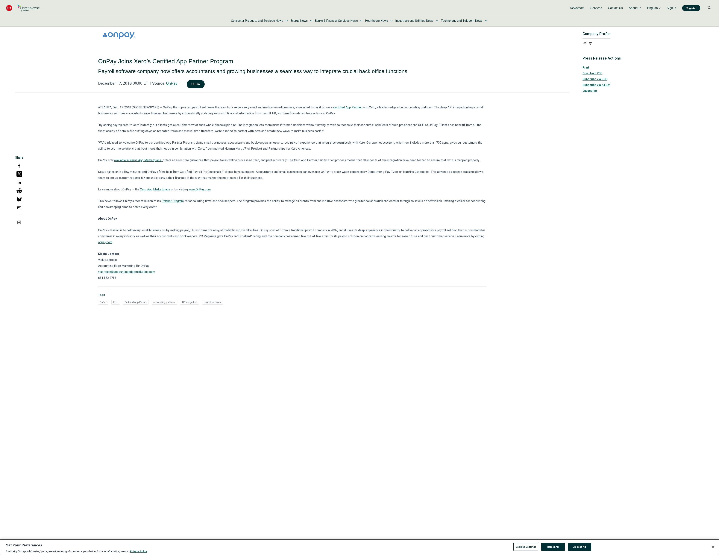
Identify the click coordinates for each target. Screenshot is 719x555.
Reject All (553, 546)
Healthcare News (376, 20)
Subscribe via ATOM (596, 85)
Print (586, 67)
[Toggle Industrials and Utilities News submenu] (437, 21)
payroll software (213, 302)
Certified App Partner (136, 302)
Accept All (579, 546)
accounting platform (164, 302)
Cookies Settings (525, 546)
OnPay (171, 83)
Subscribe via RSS (595, 79)
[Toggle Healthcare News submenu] (391, 21)
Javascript (590, 90)
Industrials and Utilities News (414, 20)
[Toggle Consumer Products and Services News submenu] (287, 21)
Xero (115, 302)
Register (691, 8)
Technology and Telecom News (462, 20)
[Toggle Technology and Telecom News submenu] (486, 21)
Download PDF (592, 73)
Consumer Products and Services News (257, 20)
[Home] (23, 8)
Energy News (299, 20)
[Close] (713, 547)
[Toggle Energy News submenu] (311, 21)
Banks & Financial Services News (336, 20)
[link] (577, 8)
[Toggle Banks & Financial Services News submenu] (361, 21)
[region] (359, 547)
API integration (189, 302)
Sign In (671, 8)
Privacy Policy (138, 551)
